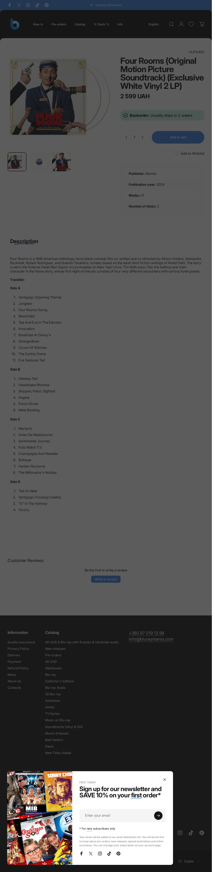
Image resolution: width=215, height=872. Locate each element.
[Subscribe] (158, 815)
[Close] (165, 780)
